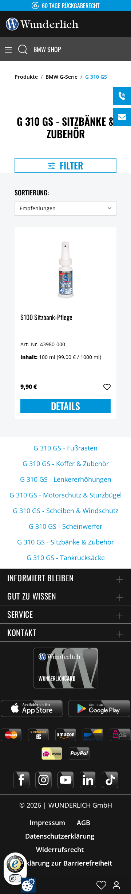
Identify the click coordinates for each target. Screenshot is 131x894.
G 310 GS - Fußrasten (65, 448)
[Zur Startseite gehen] (42, 23)
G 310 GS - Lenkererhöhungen (65, 479)
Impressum (47, 822)
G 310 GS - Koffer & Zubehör (66, 463)
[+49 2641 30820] (122, 96)
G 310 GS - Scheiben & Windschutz (65, 510)
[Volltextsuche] (23, 49)
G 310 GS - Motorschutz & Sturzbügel (65, 495)
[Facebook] (21, 780)
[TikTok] (110, 780)
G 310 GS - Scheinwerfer (65, 526)
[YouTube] (65, 780)
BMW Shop (47, 49)
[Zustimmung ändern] (28, 885)
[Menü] (8, 49)
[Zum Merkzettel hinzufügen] (107, 387)
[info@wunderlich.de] (122, 117)
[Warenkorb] (127, 49)
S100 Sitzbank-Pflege (46, 317)
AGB (83, 822)
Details (65, 406)
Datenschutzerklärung (59, 836)
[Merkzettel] (101, 885)
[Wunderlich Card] (65, 668)
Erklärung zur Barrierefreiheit (65, 863)
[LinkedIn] (88, 780)
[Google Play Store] (99, 708)
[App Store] (32, 708)
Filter (70, 165)
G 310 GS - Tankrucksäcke (66, 557)
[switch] (15, 878)
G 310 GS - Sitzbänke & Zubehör (65, 542)
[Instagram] (43, 780)
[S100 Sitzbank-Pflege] (65, 269)
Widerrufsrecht (60, 849)
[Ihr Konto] (116, 885)
